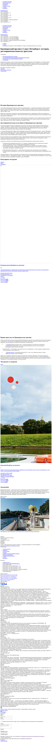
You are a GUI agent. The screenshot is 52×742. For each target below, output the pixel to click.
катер (45, 355)
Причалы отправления (8, 554)
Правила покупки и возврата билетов (11, 553)
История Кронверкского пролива (10, 56)
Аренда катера (6, 551)
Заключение (5, 59)
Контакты (5, 8)
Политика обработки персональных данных (10, 545)
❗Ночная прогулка (10, 352)
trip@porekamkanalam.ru (14, 563)
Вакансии (5, 558)
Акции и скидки (6, 6)
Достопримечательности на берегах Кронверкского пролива (16, 57)
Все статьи (3, 497)
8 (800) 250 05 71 (4, 34)
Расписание (5, 3)
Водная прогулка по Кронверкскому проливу (13, 58)
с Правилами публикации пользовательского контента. (32, 736)
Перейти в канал (4, 710)
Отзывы (5, 7)
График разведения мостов (9, 555)
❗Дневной (8, 344)
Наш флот (5, 5)
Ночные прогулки (7, 2)
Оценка (2, 729)
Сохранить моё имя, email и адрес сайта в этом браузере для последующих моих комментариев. (22, 721)
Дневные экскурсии (7, 1)
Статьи (4, 557)
